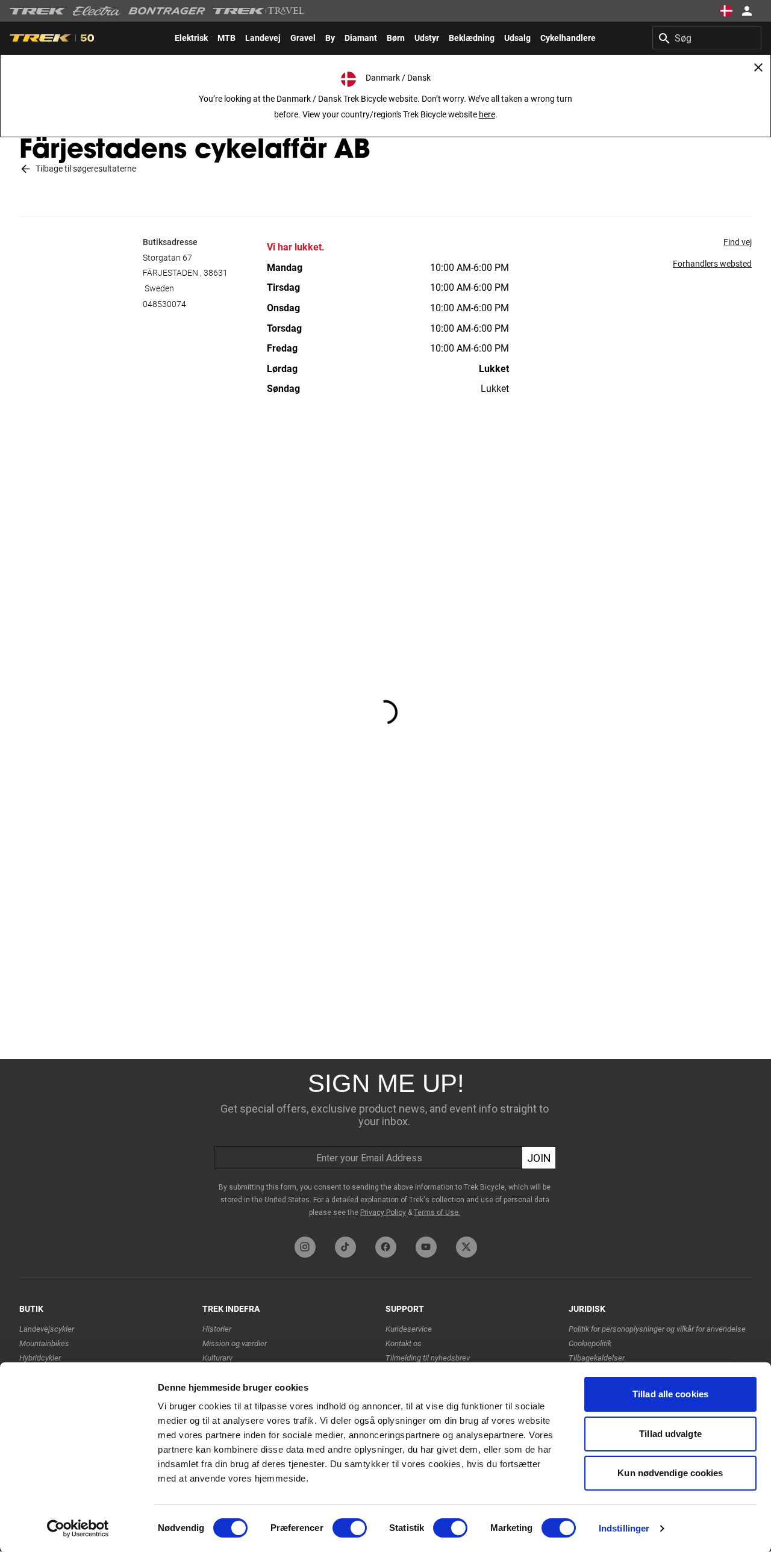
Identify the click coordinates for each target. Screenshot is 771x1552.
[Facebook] (385, 1247)
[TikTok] (345, 1247)
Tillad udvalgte (670, 1434)
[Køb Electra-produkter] (97, 11)
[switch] (349, 1528)
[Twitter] (466, 1247)
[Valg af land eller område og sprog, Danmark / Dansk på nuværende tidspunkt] (726, 11)
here (487, 114)
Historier (216, 1328)
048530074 (164, 304)
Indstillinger (624, 1528)
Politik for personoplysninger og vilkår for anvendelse (657, 1328)
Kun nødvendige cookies (670, 1473)
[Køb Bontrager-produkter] (166, 10)
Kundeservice (409, 1328)
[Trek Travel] (259, 10)
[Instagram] (305, 1247)
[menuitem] (191, 38)
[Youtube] (426, 1247)
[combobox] (706, 37)
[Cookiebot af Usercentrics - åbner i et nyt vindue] (78, 1528)
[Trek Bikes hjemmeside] (38, 11)
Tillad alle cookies (670, 1394)
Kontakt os (404, 1343)
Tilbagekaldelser (597, 1357)
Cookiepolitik (590, 1343)
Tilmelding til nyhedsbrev (428, 1357)
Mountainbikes (44, 1343)
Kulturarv (217, 1357)
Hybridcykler (40, 1357)
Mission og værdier (234, 1343)
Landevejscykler (46, 1328)
